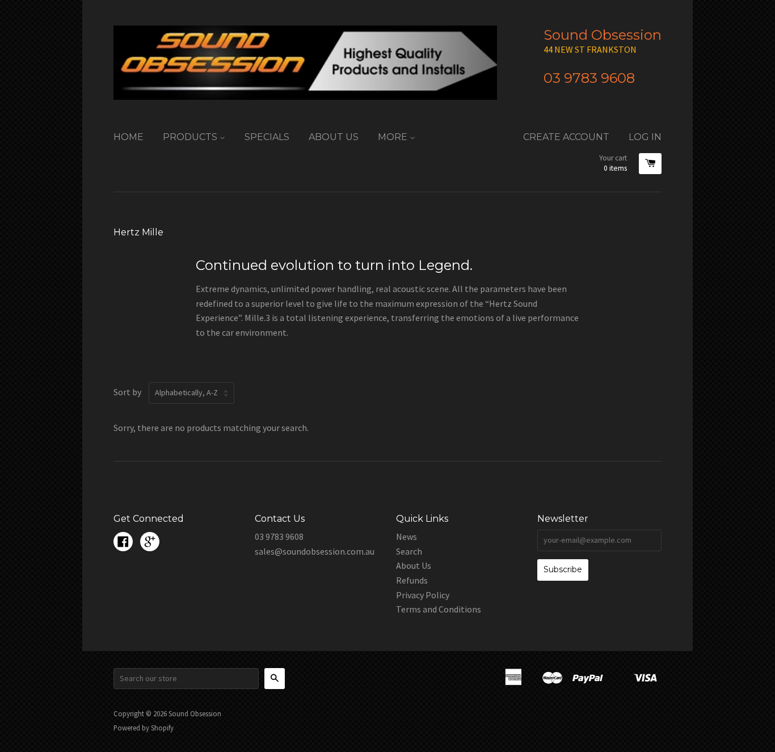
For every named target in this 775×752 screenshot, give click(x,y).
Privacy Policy (422, 595)
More (394, 137)
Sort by (127, 392)
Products (191, 137)
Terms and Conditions (438, 609)
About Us (334, 137)
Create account (566, 137)
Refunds (412, 580)
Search (409, 551)
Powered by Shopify (143, 727)
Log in (645, 137)
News (406, 536)
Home (128, 137)
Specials (267, 137)
